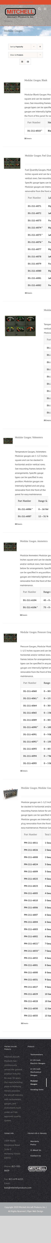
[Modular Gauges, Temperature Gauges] (20, 325)
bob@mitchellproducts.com (17, 1187)
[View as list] (28, 61)
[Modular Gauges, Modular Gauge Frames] (10, 794)
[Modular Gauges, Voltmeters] (8, 441)
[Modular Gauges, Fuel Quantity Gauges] (12, 163)
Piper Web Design (35, 1211)
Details (29, 138)
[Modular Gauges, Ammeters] (10, 547)
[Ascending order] (40, 46)
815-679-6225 (16, 1179)
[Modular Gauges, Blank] (12, 88)
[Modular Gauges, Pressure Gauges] (10, 638)
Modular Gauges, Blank (36, 80)
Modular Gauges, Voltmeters (29, 437)
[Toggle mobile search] (39, 8)
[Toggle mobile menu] (45, 8)
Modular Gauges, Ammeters (34, 541)
